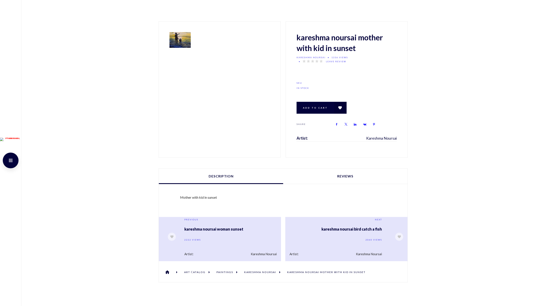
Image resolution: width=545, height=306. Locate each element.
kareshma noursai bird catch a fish (351, 229)
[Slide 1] (180, 40)
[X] (346, 124)
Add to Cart (315, 107)
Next (378, 219)
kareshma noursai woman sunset (213, 229)
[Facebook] (336, 124)
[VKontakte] (364, 124)
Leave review (336, 61)
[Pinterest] (374, 124)
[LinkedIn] (355, 124)
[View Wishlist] (340, 108)
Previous (191, 219)
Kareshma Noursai (311, 57)
